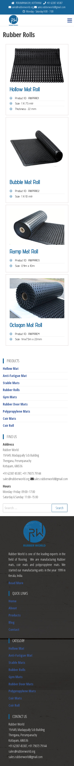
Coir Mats (9, 418)
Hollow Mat (11, 368)
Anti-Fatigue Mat (15, 375)
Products (15, 615)
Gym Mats (10, 397)
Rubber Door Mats (15, 404)
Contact (14, 629)
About (13, 608)
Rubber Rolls (11, 390)
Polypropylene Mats (16, 411)
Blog (12, 622)
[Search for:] (35, 508)
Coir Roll (8, 425)
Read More (16, 583)
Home (13, 601)
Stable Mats (11, 383)
